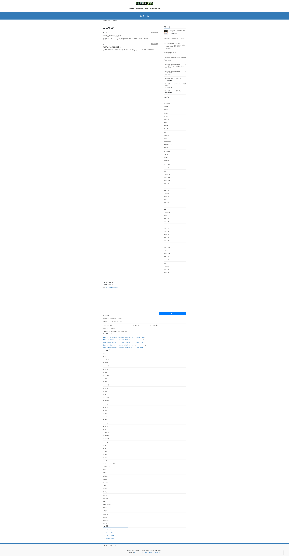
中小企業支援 (167, 103)
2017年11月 (167, 190)
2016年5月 (166, 206)
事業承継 (166, 109)
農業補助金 (166, 160)
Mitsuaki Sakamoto (140, 345)
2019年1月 (166, 187)
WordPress (136, 552)
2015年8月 (166, 222)
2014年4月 (166, 272)
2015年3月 (166, 237)
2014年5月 (166, 269)
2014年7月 (166, 263)
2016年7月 (166, 202)
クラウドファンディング (170, 100)
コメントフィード (110, 535)
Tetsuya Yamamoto (140, 337)
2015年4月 (166, 234)
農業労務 (166, 148)
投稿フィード (109, 532)
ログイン (108, 529)
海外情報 (166, 125)
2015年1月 (166, 244)
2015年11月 (167, 215)
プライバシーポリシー (109, 545)
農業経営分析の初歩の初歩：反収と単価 (112, 318)
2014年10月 (167, 253)
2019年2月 (166, 183)
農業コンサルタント (169, 144)
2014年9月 (166, 256)
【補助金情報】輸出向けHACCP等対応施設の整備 (115, 331)
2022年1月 (166, 171)
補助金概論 (166, 135)
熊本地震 (166, 128)
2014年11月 (167, 250)
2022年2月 (166, 168)
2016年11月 (167, 199)
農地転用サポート (168, 141)
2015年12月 (167, 212)
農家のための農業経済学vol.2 (112, 36)
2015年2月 (166, 240)
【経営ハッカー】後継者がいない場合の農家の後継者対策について (118, 337)
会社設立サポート (168, 113)
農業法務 (166, 154)
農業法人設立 (167, 151)
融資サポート (167, 132)
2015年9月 (166, 218)
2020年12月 (167, 177)
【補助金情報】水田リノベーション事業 (173, 78)
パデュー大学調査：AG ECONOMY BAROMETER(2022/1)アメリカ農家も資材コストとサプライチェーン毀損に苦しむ (175, 45)
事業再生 (166, 106)
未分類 (165, 122)
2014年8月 (166, 260)
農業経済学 (154, 32)
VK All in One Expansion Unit (154, 552)
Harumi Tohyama (140, 342)
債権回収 (166, 116)
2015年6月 (166, 228)
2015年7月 (166, 225)
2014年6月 (166, 266)
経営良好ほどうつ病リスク (170, 52)
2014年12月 (167, 247)
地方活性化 (166, 119)
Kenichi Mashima (140, 347)
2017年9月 (166, 193)
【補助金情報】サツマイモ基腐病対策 (172, 91)
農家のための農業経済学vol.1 (112, 47)
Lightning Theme (144, 552)
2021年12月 (167, 174)
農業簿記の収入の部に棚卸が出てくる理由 (174, 38)
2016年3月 (166, 209)
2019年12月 (167, 180)
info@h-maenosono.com (112, 287)
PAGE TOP (281, 538)
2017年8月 (166, 196)
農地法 (165, 138)
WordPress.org (110, 538)
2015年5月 (166, 231)
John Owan (138, 340)
